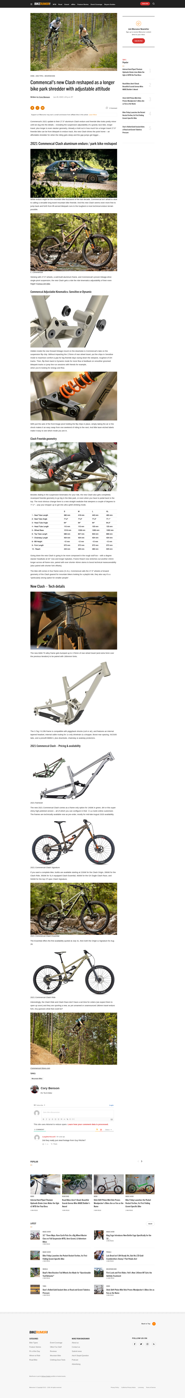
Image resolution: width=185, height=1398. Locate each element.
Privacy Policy (67, 719)
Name (65, 701)
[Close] (124, 674)
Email (65, 691)
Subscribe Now (92, 712)
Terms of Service (80, 719)
